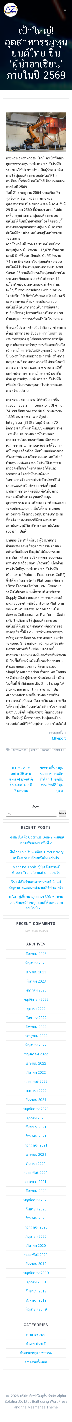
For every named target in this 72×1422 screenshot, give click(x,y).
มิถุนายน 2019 (36, 1309)
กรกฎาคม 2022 (36, 1036)
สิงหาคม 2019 (36, 1300)
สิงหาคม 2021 (36, 1136)
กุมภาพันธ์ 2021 (36, 1172)
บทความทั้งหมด (36, 1362)
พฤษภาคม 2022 (36, 1054)
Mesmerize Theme (43, 1407)
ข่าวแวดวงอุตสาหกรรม (36, 1353)
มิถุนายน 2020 (36, 1236)
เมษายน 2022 (36, 1063)
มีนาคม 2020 (36, 1245)
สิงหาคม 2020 (36, 1218)
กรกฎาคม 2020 (36, 1227)
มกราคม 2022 (36, 1090)
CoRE (34, 750)
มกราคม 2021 (36, 1182)
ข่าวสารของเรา (36, 1334)
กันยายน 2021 (36, 1127)
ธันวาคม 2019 (36, 1264)
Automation (20, 750)
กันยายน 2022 (36, 1018)
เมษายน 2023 (36, 972)
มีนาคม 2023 (36, 981)
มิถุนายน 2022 (36, 1045)
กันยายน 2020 (36, 1209)
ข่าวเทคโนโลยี (36, 1344)
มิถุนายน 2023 (36, 963)
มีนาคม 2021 (36, 1163)
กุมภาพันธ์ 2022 (36, 1081)
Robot (45, 750)
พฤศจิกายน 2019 (36, 1273)
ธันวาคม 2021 (36, 1100)
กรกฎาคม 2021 (36, 1145)
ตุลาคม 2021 (36, 1118)
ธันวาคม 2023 (36, 954)
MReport (59, 738)
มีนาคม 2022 (36, 1072)
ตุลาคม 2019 (36, 1282)
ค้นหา (36, 807)
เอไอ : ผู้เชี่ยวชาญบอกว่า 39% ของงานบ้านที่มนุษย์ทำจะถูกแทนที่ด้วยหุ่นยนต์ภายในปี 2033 (36, 902)
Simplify (59, 750)
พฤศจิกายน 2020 (36, 1200)
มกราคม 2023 (36, 990)
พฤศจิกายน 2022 (36, 999)
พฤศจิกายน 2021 (36, 1109)
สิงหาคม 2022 (36, 1027)
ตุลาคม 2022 (36, 1008)
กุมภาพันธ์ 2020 (36, 1255)
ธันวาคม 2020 (36, 1191)
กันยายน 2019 (36, 1291)
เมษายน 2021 (36, 1154)
